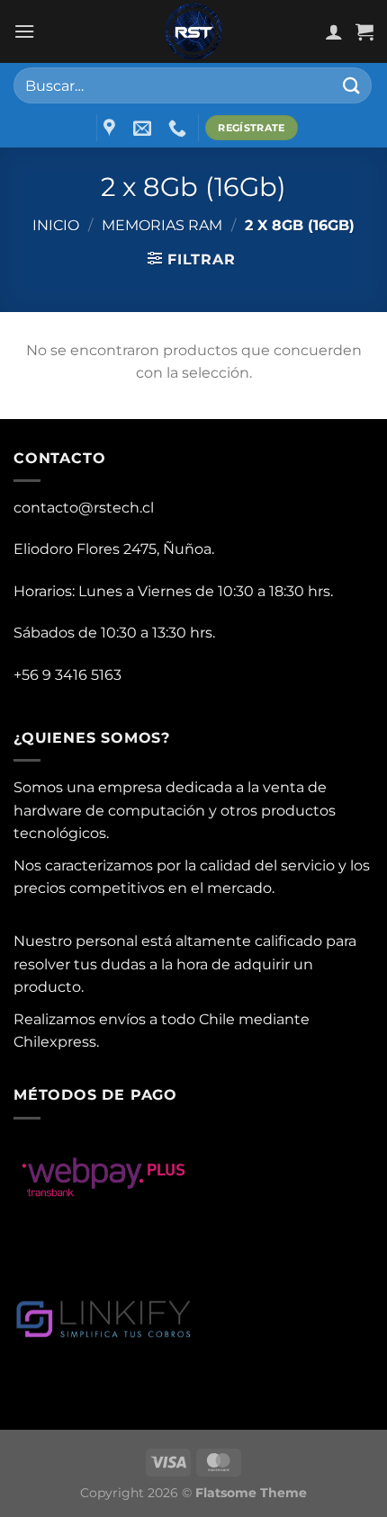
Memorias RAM (162, 225)
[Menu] (24, 31)
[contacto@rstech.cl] (144, 127)
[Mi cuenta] (334, 31)
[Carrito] (365, 31)
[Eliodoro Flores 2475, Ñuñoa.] (112, 127)
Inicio (55, 225)
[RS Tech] (193, 31)
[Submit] (352, 85)
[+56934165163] (179, 127)
